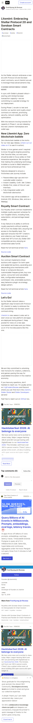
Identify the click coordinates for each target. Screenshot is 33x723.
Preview (17, 484)
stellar (12, 33)
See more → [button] (7, 558)
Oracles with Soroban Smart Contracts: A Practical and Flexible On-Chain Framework (16, 617)
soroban (5, 33)
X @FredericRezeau (11, 387)
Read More (6, 464)
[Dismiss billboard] (30, 677)
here (26, 248)
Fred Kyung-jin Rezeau (14, 7)
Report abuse (23, 490)
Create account (25, 2)
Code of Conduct (11, 490)
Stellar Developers (22, 392)
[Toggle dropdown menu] (30, 404)
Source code (6, 252)
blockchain (6, 36)
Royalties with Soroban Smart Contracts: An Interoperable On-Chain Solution (15, 608)
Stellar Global (6, 392)
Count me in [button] (7, 719)
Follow (16, 575)
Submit (8, 484)
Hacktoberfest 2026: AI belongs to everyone (16, 430)
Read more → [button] (7, 675)
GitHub (23, 399)
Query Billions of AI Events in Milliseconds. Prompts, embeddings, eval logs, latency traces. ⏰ (16, 524)
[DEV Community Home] (7, 2)
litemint (19, 33)
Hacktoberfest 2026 (11, 662)
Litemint (27, 390)
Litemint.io (5, 315)
